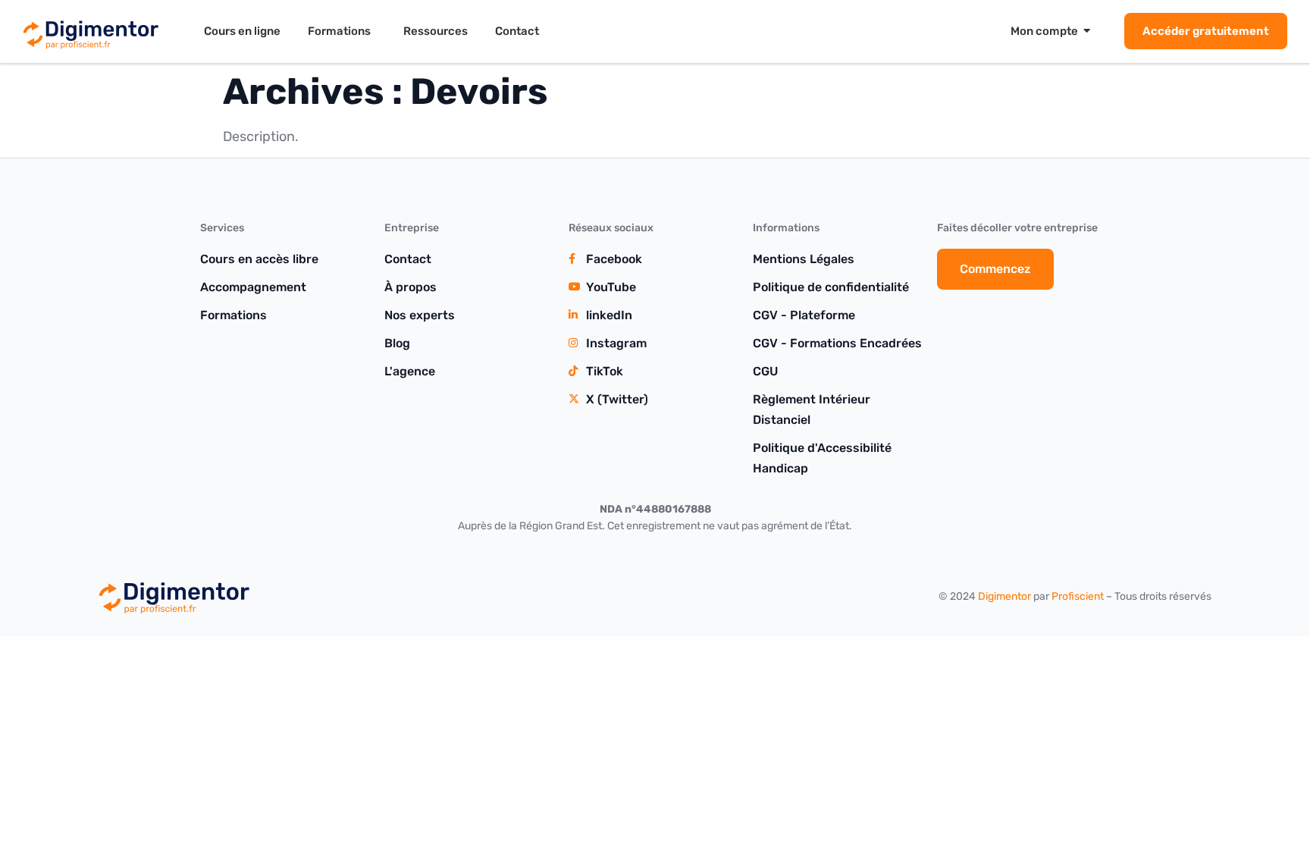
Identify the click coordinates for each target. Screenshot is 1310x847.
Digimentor (1004, 596)
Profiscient (1077, 596)
